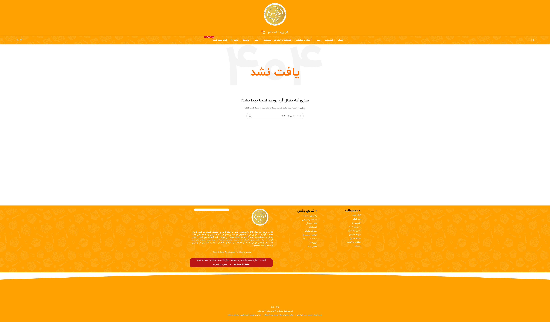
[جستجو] (250, 116)
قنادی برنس (267, 232)
